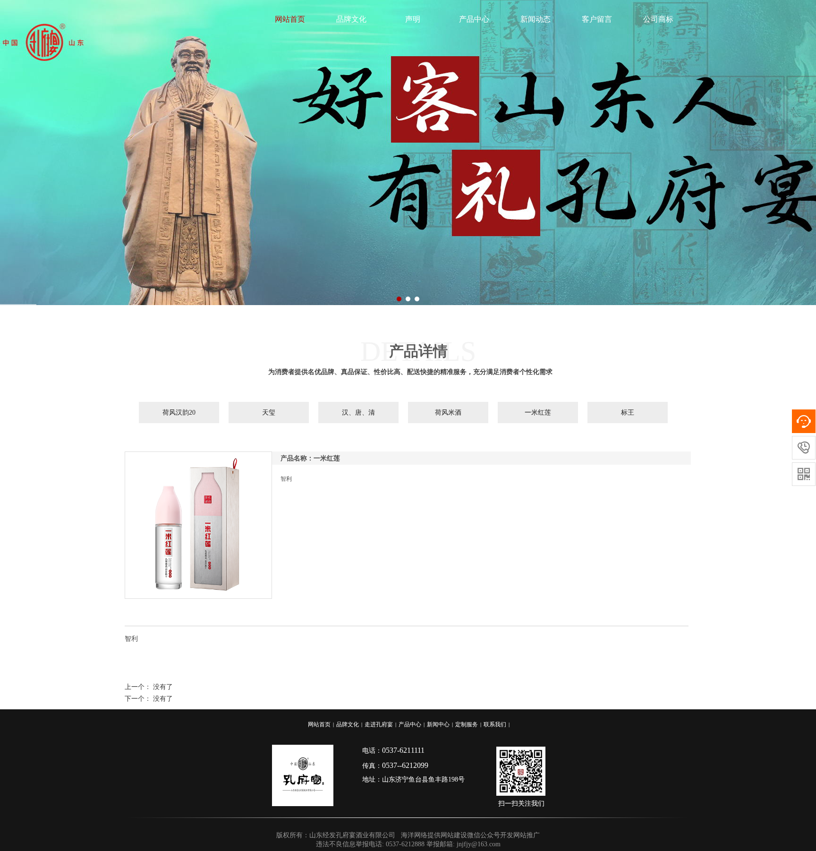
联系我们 (495, 724)
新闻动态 (535, 19)
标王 (627, 412)
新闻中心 (438, 724)
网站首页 (290, 19)
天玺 (268, 412)
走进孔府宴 (379, 724)
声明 (412, 19)
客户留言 (597, 19)
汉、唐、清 (358, 412)
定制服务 (466, 724)
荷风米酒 (448, 412)
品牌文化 (351, 19)
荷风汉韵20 (179, 412)
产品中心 (474, 19)
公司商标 (658, 19)
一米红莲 (538, 412)
